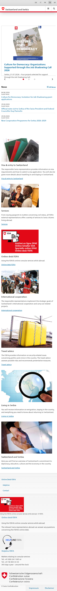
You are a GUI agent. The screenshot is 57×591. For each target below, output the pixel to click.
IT (40, 2)
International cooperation (11, 310)
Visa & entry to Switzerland (12, 178)
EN (50, 2)
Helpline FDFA (8, 551)
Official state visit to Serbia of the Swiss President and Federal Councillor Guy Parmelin (27, 110)
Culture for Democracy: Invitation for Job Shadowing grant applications (26, 98)
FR (45, 2)
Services (4, 224)
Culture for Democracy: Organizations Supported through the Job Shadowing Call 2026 (28, 67)
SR (55, 2)
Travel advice (6, 364)
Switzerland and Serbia (10, 468)
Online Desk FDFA (8, 479)
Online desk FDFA (8, 265)
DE (36, 2)
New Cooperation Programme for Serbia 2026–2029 (23, 120)
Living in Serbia (7, 416)
